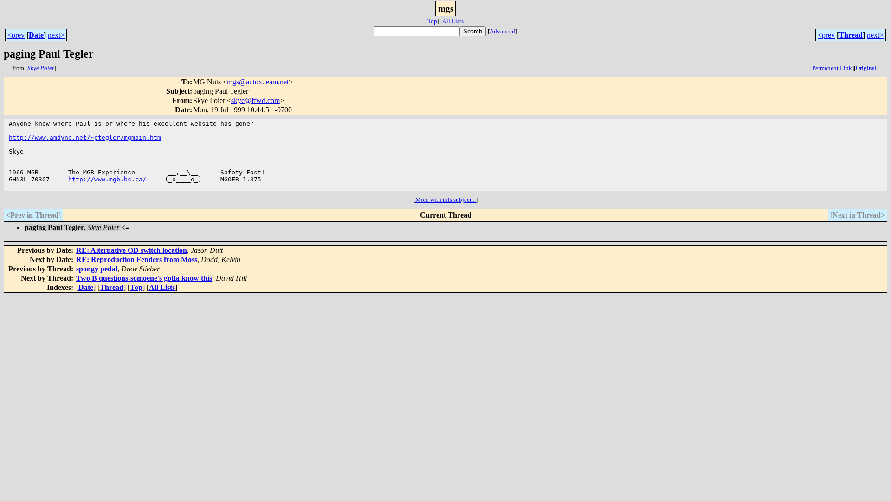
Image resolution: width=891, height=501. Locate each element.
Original (866, 67)
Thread (851, 35)
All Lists (453, 21)
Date (36, 35)
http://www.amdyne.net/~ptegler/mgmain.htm (85, 137)
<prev (16, 35)
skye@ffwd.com (255, 100)
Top (432, 21)
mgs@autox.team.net (258, 82)
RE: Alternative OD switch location (131, 250)
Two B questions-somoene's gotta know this (144, 278)
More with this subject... (445, 199)
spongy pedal (96, 269)
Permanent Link (832, 67)
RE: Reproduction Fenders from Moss (136, 259)
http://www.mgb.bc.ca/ (107, 179)
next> (56, 35)
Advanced (502, 31)
